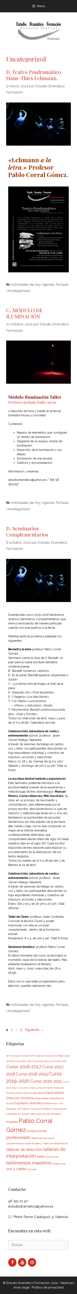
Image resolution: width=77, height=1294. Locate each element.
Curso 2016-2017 (23, 1066)
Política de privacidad (48, 1287)
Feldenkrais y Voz (54, 1103)
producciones (37, 1131)
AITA (32, 1056)
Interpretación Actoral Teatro (21, 1114)
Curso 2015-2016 (57, 1061)
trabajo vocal (59, 1163)
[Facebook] (12, 1262)
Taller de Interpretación (55, 1143)
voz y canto (16, 1169)
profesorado (18, 1137)
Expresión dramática (29, 1103)
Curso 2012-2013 (23, 1061)
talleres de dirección (24, 1149)
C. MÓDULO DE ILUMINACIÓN (24, 313)
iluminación (23, 1108)
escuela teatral (36, 1093)
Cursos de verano (45, 1088)
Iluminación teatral (41, 1108)
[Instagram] (32, 1262)
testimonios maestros (28, 1162)
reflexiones (36, 1138)
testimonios (52, 1157)
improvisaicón (59, 1108)
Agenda (48, 284)
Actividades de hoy (25, 284)
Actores (25, 1056)
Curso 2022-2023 (26, 1088)
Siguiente (34, 1030)
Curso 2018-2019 (32, 1074)
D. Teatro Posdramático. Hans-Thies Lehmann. (34, 74)
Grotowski (11, 1108)
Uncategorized (18, 291)
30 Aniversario (13, 1056)
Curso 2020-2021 (46, 1081)
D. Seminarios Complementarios (27, 531)
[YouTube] (22, 1262)
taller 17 (38, 1143)
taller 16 (30, 1143)
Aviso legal (22, 1287)
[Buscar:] (38, 1245)
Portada (62, 284)
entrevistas (22, 1093)
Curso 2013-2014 (40, 1061)
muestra (12, 1122)
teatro (41, 1156)
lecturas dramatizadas (49, 1114)
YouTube (31, 1169)
